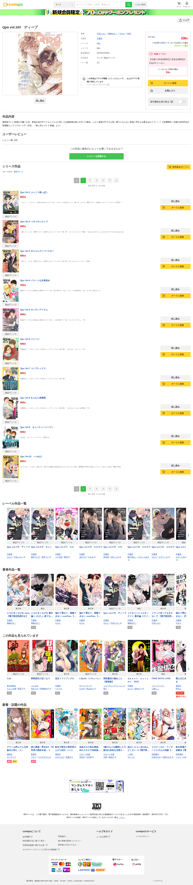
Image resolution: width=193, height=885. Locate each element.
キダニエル (59, 757)
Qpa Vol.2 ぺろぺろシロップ (34, 221)
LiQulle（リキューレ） (90, 678)
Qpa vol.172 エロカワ (163, 547)
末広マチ (83, 557)
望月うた (45, 557)
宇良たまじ (101, 34)
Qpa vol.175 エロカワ (90, 547)
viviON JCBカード (161, 43)
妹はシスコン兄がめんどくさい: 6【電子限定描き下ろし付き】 (138, 749)
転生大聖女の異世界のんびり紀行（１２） (65, 748)
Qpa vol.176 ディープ (18, 547)
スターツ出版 (84, 754)
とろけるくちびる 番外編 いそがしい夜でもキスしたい (42, 615)
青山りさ (34, 689)
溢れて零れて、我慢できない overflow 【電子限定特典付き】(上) (65, 615)
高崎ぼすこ (112, 34)
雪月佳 (82, 757)
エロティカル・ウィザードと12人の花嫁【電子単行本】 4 (162, 749)
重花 (66, 557)
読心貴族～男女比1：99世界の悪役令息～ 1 (42, 748)
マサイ (33, 757)
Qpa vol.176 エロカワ (139, 547)
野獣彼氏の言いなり (40, 678)
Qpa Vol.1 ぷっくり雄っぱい (34, 192)
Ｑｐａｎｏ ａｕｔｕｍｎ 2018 (138, 680)
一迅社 (130, 754)
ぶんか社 (34, 686)
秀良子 (20, 689)
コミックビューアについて (97, 84)
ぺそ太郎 (58, 557)
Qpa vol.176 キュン (41, 547)
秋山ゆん (90, 689)
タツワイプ (11, 757)
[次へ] (116, 180)
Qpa (98, 43)
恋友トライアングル (64, 678)
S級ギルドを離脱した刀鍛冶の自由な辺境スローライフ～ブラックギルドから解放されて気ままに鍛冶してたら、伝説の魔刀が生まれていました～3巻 (114, 749)
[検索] (128, 4)
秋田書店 (155, 754)
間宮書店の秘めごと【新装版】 (112, 680)
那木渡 (106, 557)
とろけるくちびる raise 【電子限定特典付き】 (18, 614)
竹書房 (99, 38)
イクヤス (58, 689)
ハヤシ (178, 757)
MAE (129, 34)
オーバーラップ (85, 686)
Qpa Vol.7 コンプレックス (33, 368)
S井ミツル (115, 557)
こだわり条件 (140, 4)
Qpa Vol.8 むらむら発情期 (33, 398)
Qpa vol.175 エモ (112, 547)
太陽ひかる (166, 757)
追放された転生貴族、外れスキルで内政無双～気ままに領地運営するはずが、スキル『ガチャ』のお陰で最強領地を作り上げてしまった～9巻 (89, 749)
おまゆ (82, 689)
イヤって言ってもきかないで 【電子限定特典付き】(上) (163, 615)
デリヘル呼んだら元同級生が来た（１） (17, 748)
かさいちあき (143, 557)
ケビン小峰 (11, 689)
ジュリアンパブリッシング (114, 686)
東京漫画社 (11, 686)
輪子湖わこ (132, 557)
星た (105, 689)
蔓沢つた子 (35, 557)
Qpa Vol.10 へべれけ (31, 456)
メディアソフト (158, 686)
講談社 (178, 686)
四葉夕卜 (69, 757)
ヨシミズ (131, 757)
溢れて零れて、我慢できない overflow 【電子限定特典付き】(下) (89, 615)
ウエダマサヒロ (44, 757)
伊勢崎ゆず (44, 689)
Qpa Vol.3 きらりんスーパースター (37, 251)
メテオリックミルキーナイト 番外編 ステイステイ (139, 615)
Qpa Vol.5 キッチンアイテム (34, 309)
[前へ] (76, 180)
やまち (122, 34)
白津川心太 (156, 757)
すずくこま (163, 557)
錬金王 (111, 757)
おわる (91, 557)
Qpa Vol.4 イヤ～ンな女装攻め (35, 280)
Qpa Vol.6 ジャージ (29, 339)
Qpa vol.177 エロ (64, 547)
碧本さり (138, 689)
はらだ (9, 557)
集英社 (33, 754)
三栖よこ (155, 689)
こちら (122, 817)
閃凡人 (178, 689)
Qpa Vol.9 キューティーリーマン (36, 427)
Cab (9, 678)
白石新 (89, 757)
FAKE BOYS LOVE (161, 678)
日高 (105, 757)
